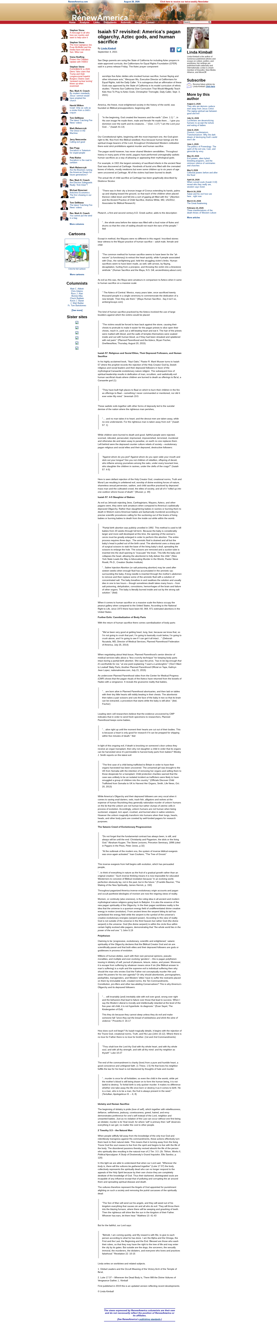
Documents (110, 22)
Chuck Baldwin (77, 298)
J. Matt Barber (77, 303)
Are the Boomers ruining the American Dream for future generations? (81, 172)
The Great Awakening (197, 202)
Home (72, 22)
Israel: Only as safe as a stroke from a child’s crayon (80, 110)
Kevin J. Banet (77, 300)
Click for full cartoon (77, 269)
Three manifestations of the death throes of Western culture (201, 210)
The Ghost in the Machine (77, 132)
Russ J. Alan (77, 293)
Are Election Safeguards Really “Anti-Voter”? (81, 183)
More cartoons (77, 274)
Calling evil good (77, 142)
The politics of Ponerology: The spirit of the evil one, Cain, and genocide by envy (201, 148)
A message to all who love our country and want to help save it (80, 35)
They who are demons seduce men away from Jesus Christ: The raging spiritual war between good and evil (202, 109)
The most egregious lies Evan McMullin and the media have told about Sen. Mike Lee (81, 48)
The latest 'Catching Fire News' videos (81, 121)
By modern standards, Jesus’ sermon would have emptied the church (80, 97)
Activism (125, 22)
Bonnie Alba (77, 296)
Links (96, 22)
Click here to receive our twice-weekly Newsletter (184, 1)
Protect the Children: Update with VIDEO (79, 60)
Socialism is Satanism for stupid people (80, 151)
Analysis (84, 22)
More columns (77, 224)
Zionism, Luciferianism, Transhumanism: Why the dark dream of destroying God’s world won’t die (202, 135)
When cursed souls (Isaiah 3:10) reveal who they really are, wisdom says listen (202, 183)
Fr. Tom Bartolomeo (77, 305)
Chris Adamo (77, 291)
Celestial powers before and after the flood (202, 172)
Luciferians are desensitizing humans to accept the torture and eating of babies (200, 121)
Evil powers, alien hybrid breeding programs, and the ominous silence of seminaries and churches (201, 161)
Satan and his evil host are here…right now (199, 193)
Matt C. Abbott (77, 289)
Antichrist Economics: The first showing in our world (80, 195)
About (138, 22)
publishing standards (149, 1319)
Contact (150, 22)
